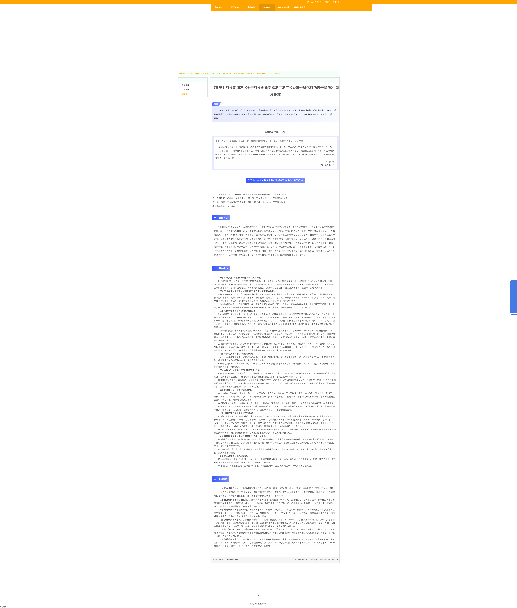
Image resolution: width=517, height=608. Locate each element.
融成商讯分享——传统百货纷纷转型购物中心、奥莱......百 (318, 560)
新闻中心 (195, 74)
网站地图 (3, 607)
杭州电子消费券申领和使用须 (228, 560)
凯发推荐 (219, 7)
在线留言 (328, 2)
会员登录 (309, 2)
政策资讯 (206, 74)
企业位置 (336, 2)
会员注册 (318, 2)
